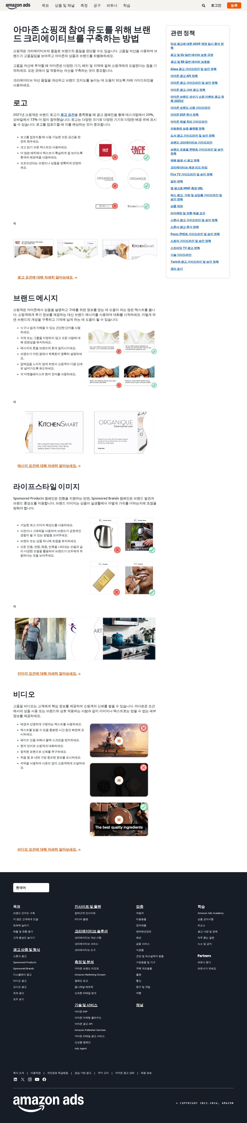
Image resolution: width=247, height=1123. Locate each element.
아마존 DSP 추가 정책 (185, 114)
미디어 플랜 (81, 919)
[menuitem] (31, 977)
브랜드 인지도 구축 (24, 913)
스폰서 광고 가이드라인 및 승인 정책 (194, 220)
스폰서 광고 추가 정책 (185, 227)
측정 (84, 5)
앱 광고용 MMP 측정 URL (187, 188)
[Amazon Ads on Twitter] (22, 1080)
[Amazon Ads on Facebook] (44, 1080)
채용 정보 (146, 1072)
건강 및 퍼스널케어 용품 (150, 956)
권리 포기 (177, 269)
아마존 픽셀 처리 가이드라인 (189, 121)
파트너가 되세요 (207, 968)
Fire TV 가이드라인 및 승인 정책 (191, 174)
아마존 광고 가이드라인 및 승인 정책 (194, 83)
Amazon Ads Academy (210, 913)
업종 (139, 906)
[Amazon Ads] (15, 5)
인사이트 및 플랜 (88, 906)
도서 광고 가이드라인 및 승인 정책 (193, 135)
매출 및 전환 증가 (23, 931)
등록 (234, 5)
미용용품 (141, 919)
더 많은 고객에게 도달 (25, 919)
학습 (126, 5)
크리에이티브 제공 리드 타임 (189, 167)
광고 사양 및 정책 (208, 931)
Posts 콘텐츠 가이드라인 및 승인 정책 (195, 234)
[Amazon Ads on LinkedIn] (15, 1080)
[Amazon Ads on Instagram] (30, 1080)
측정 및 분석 (84, 962)
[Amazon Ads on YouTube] (37, 1080)
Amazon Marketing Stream (90, 974)
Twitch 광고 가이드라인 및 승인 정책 (195, 262)
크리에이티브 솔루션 (91, 931)
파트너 (112, 5)
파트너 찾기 (204, 962)
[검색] (203, 6)
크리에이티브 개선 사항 (88, 937)
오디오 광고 (20, 986)
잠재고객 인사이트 (85, 913)
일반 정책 (177, 181)
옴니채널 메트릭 (84, 986)
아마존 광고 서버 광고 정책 (188, 90)
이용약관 (36, 1072)
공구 (97, 5)
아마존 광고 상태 (124, 1072)
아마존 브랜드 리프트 (87, 968)
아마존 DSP (81, 1011)
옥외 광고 (18, 993)
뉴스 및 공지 (205, 943)
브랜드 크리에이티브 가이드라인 (191, 142)
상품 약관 (177, 206)
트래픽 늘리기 (21, 925)
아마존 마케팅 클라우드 (88, 1017)
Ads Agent (81, 1048)
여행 (138, 993)
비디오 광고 (20, 980)
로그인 (216, 5)
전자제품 (141, 925)
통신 (138, 980)
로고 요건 (67, 115)
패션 (138, 937)
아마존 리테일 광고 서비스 (90, 1036)
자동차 (140, 913)
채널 (139, 1005)
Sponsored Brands (23, 968)
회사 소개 (18, 1072)
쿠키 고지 (103, 1072)
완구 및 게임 (143, 986)
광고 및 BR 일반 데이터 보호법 (190, 62)
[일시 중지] (119, 741)
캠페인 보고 (81, 980)
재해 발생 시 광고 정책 (185, 160)
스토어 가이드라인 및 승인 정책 (191, 241)
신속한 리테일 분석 (85, 993)
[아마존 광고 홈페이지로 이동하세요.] (48, 1103)
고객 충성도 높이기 (24, 937)
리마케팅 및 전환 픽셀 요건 (188, 213)
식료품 (140, 949)
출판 (138, 974)
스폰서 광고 (20, 956)
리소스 (201, 925)
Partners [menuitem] (204, 956)
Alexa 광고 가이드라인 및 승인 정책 (193, 69)
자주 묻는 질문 (206, 937)
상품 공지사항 (206, 919)
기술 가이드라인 (181, 255)
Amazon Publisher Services (90, 1029)
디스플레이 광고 (22, 974)
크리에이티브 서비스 (86, 943)
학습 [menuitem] (201, 906)
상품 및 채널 (65, 5)
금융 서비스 (143, 943)
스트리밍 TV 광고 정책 (185, 248)
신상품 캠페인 (83, 1042)
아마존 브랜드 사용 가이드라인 (190, 107)
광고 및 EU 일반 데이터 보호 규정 (192, 55)
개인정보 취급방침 (57, 1072)
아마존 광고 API (84, 1023)
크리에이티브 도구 (85, 949)
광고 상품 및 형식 (26, 949)
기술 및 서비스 (86, 1005)
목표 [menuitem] (16, 906)
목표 (45, 5)
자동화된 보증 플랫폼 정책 (188, 128)
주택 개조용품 (144, 968)
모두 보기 (18, 999)
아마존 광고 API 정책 (184, 76)
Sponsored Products (24, 962)
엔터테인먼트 (143, 931)
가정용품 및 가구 (145, 962)
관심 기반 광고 (83, 1072)
